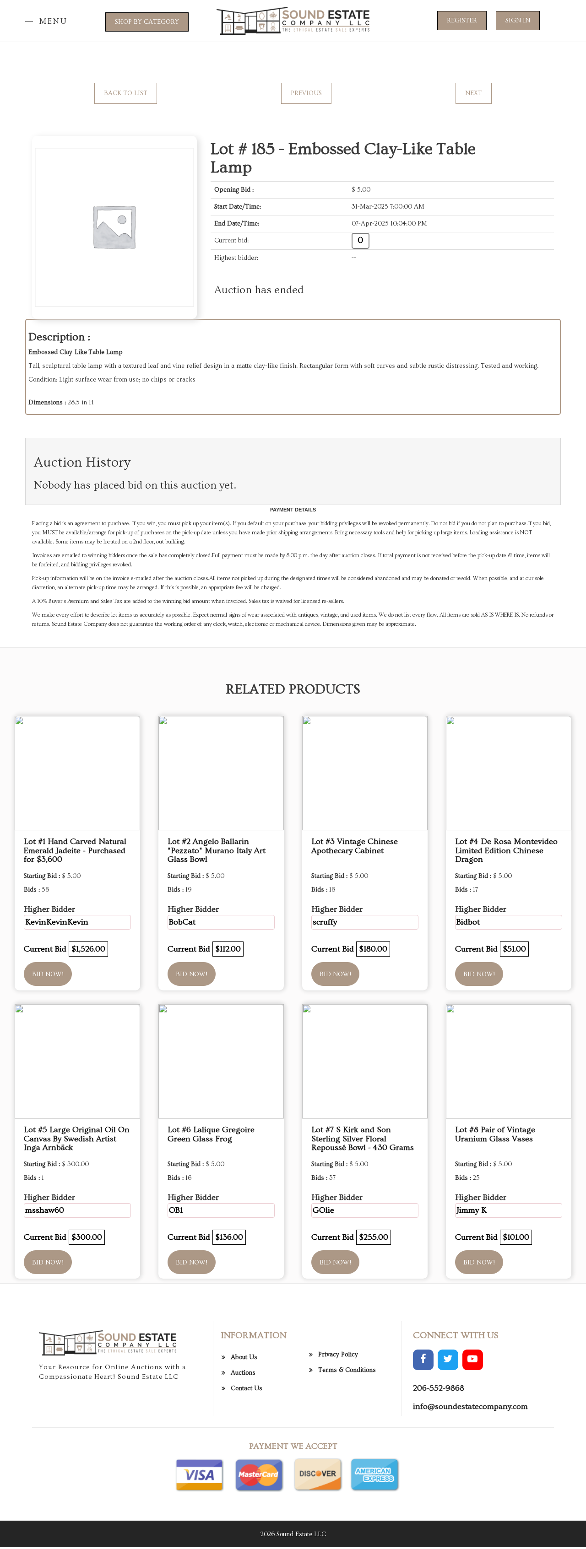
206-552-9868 (438, 1388)
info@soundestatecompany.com (470, 1406)
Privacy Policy (338, 1354)
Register (462, 20)
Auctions (243, 1373)
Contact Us (246, 1388)
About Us (244, 1357)
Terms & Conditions (347, 1370)
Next (473, 93)
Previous (306, 93)
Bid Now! (48, 974)
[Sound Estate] (293, 19)
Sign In (517, 20)
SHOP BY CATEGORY (147, 22)
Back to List (125, 93)
